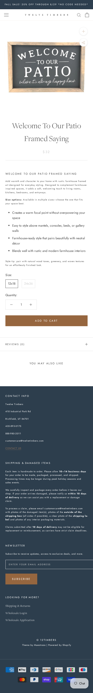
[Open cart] (87, 15)
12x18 (12, 283)
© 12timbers (46, 640)
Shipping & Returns (17, 606)
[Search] (79, 15)
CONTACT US (13, 448)
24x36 (28, 283)
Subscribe (21, 579)
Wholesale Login (16, 613)
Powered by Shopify (59, 645)
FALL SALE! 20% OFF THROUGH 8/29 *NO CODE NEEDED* (46, 4)
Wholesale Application (20, 620)
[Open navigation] (6, 15)
